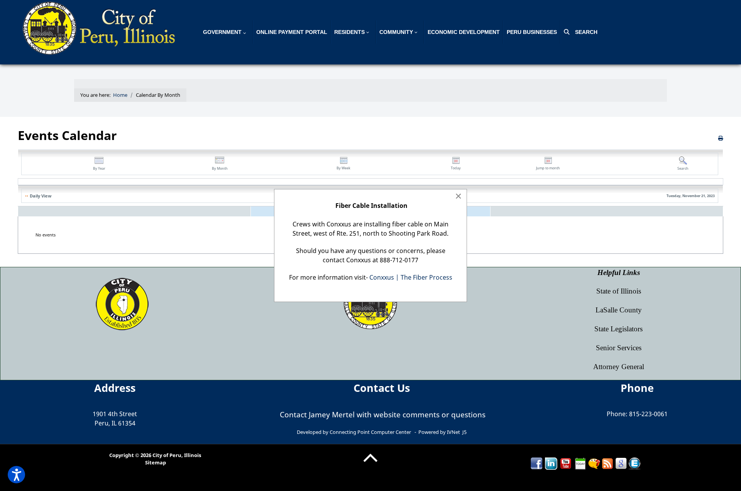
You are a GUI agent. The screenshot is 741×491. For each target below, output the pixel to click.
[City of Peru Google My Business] (621, 462)
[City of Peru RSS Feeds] (607, 462)
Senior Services (618, 348)
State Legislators (618, 329)
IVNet (453, 432)
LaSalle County (619, 310)
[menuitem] (226, 32)
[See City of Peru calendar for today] (580, 462)
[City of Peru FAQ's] (594, 462)
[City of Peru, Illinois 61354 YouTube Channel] (566, 462)
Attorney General (618, 367)
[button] (16, 474)
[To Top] (370, 463)
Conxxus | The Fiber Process (410, 277)
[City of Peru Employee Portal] (634, 462)
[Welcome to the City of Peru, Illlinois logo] (100, 27)
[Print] (720, 138)
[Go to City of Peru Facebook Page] (536, 462)
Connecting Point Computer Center (370, 432)
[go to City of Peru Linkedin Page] (551, 462)
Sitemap (155, 462)
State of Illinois (618, 291)
